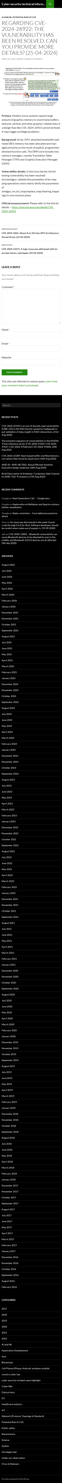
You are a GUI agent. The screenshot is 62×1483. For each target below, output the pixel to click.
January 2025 (9, 678)
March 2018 (8, 1167)
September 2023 (10, 773)
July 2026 (7, 570)
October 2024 (9, 696)
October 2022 (9, 839)
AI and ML (7, 17)
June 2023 (7, 791)
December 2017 (10, 1185)
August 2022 (8, 851)
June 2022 (7, 863)
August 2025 (8, 636)
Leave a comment (34, 59)
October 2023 (9, 767)
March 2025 (8, 666)
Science (5, 1440)
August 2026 (8, 564)
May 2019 (7, 1084)
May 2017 (7, 1227)
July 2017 (7, 1215)
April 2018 (7, 1161)
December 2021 (10, 899)
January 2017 (9, 1251)
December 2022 (10, 827)
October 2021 (9, 911)
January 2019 (9, 1107)
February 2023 (9, 815)
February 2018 (9, 1173)
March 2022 (8, 881)
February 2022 (9, 887)
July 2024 (7, 714)
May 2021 (7, 940)
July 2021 (7, 928)
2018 (4, 1314)
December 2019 (10, 1042)
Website (6, 357)
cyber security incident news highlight (21, 1380)
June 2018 (7, 1149)
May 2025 (7, 654)
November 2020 (10, 976)
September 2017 (10, 1203)
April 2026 (7, 588)
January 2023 (9, 821)
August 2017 (8, 1209)
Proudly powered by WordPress (15, 1479)
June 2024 (7, 720)
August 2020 (8, 994)
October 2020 (9, 982)
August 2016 (8, 1281)
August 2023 (8, 779)
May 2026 (7, 582)
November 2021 (10, 905)
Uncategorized (9, 1452)
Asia (4, 1356)
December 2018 (10, 1113)
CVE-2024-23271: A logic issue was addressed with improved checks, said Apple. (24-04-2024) (30, 249)
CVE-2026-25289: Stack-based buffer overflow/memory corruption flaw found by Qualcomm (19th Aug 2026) (30, 457)
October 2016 (9, 1269)
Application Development (15, 1350)
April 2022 (7, 875)
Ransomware (8, 1434)
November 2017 (10, 1191)
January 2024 (9, 749)
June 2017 (7, 1221)
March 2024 (8, 737)
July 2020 (7, 1000)
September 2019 (10, 1060)
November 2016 (10, 1263)
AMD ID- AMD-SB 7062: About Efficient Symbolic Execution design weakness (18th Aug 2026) (27, 466)
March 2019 (8, 1096)
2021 (4, 1332)
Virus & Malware (10, 1463)
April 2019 (7, 1090)
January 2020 (9, 1036)
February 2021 (9, 958)
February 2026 (9, 600)
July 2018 (7, 1143)
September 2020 (10, 988)
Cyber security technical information (24, 4)
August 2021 (8, 922)
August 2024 (8, 708)
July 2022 (7, 857)
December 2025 (10, 612)
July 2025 (7, 642)
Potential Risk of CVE (24, 17)
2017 (4, 1308)
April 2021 (7, 946)
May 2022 (7, 869)
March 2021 (8, 952)
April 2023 (7, 803)
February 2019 (9, 1102)
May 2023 (7, 797)
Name (6, 329)
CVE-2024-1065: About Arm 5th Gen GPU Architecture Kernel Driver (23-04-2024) (30, 233)
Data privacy (8, 1392)
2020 (4, 1326)
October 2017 (9, 1197)
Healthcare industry (12, 1404)
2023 (4, 1338)
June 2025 (7, 648)
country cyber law (11, 1374)
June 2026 (7, 576)
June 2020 (7, 1006)
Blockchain (7, 1362)
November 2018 (10, 1119)
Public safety (8, 1428)
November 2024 (10, 690)
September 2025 (10, 630)
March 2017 (8, 1239)
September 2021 (10, 916)
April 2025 (7, 660)
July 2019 (7, 1072)
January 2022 (9, 893)
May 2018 (7, 1155)
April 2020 (7, 1018)
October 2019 (9, 1054)
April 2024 (7, 731)
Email (5, 343)
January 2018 (9, 1179)
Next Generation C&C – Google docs (31, 498)
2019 (4, 1320)
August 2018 (8, 1137)
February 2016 (9, 1287)
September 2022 (10, 845)
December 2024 (10, 684)
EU (3, 1398)
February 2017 (9, 1245)
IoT (3, 1410)
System (5, 1446)
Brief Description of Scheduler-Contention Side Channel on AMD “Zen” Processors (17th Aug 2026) (30, 475)
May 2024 (7, 726)
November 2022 (10, 833)
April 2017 (7, 1233)
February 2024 (9, 743)
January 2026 (9, 606)
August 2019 (8, 1066)
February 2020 (9, 1030)
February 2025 (9, 672)
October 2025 (9, 624)
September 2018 (10, 1131)
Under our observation (13, 1457)
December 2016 (10, 1257)
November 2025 (10, 618)
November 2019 (10, 1048)
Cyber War (7, 1386)
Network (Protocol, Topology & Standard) (23, 1416)
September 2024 (10, 702)
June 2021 (7, 934)
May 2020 (7, 1012)
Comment (8, 286)
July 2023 (7, 785)
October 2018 (9, 1125)
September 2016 (10, 1275)
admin (20, 59)
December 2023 (10, 755)
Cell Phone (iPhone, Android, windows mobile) (25, 1368)
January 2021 (9, 964)
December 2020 (10, 970)
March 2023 (8, 809)
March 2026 (8, 594)
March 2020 (8, 1024)
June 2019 (7, 1078)
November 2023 (10, 761)
